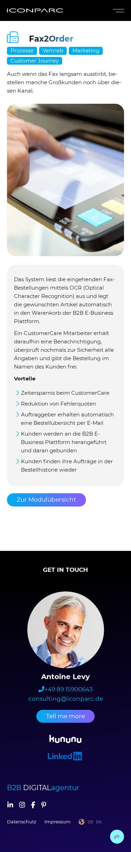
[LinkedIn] (10, 805)
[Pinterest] (43, 805)
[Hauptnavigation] (117, 11)
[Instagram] (22, 805)
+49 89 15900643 (68, 689)
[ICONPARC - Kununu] (65, 740)
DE (90, 822)
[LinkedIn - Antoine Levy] (65, 757)
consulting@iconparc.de (65, 698)
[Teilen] (117, 837)
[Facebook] (33, 805)
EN (99, 822)
